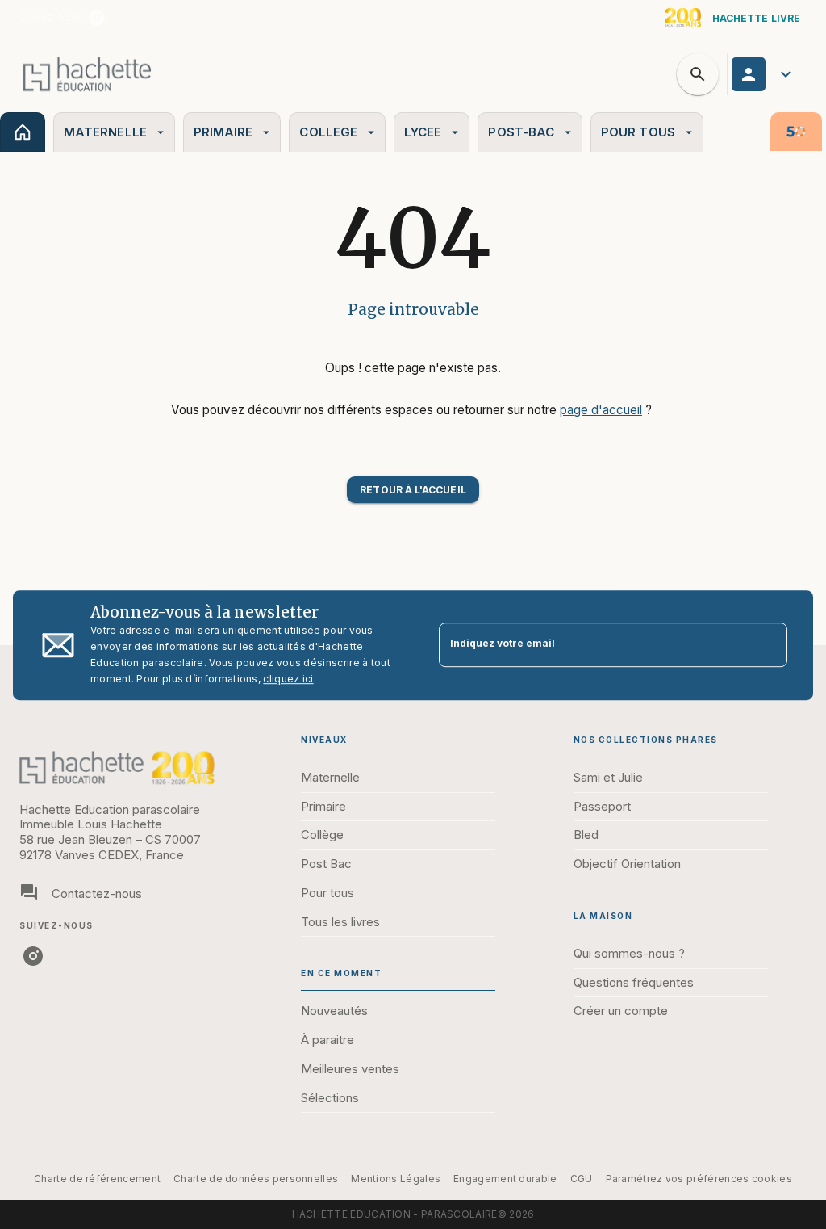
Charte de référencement (97, 1178)
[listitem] (96, 17)
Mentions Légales (395, 1178)
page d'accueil (601, 409)
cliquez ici (288, 679)
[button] (412, 489)
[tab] (22, 132)
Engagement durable (505, 1178)
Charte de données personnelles (255, 1178)
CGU (581, 1178)
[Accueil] (87, 74)
